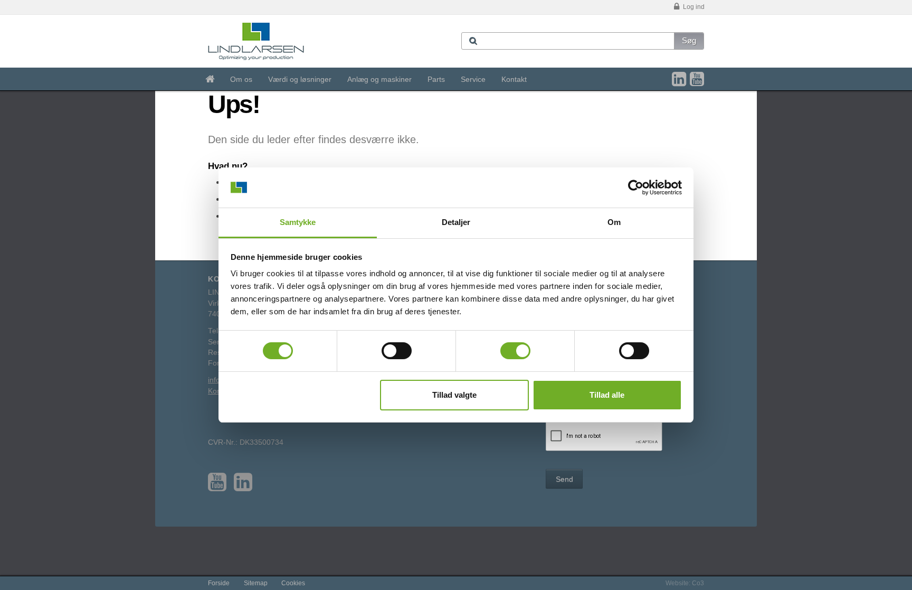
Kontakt (514, 79)
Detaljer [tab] (456, 222)
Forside (219, 583)
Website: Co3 (685, 583)
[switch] (397, 350)
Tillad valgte (454, 394)
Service (473, 79)
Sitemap (256, 583)
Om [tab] (614, 222)
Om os (241, 79)
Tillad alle (607, 394)
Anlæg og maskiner (379, 79)
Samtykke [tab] (298, 222)
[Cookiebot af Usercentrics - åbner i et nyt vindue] (636, 187)
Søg (689, 40)
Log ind (693, 7)
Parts (436, 79)
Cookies (293, 583)
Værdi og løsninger (299, 79)
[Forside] (209, 79)
